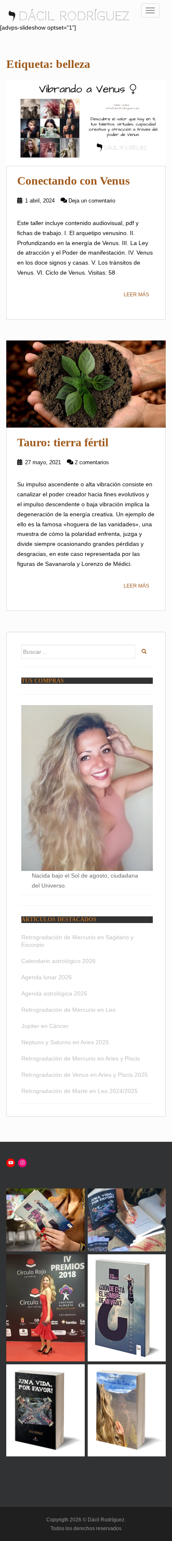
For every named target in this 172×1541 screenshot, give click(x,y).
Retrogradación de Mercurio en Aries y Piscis (80, 1058)
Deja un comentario (91, 201)
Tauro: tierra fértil (63, 442)
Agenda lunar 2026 (46, 977)
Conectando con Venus (73, 180)
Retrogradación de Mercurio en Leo (68, 1009)
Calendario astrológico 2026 (58, 961)
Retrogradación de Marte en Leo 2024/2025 (79, 1091)
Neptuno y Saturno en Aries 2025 (65, 1042)
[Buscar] (144, 652)
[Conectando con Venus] (86, 122)
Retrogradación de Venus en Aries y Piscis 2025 (84, 1074)
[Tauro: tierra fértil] (86, 384)
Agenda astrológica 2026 (54, 993)
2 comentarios (92, 462)
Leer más (136, 295)
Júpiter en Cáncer (44, 1026)
